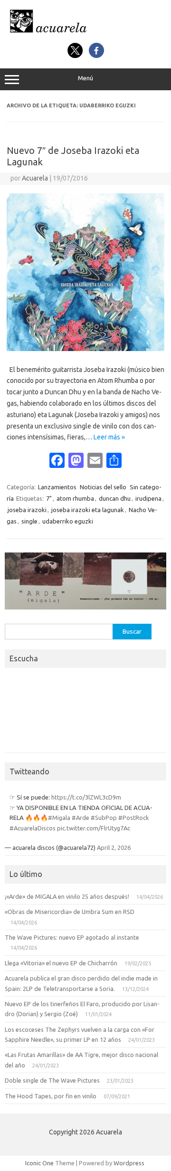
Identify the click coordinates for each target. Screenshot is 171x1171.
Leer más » (109, 437)
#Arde (80, 817)
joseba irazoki (27, 509)
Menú (85, 78)
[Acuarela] (85, 32)
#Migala (59, 817)
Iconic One (39, 1163)
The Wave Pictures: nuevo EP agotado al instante (72, 937)
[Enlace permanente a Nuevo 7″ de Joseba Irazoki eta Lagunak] (85, 348)
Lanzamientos (57, 487)
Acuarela (35, 178)
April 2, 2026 (114, 847)
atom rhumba (75, 498)
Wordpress (129, 1163)
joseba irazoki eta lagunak (87, 509)
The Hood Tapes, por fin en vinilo (50, 1096)
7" (49, 498)
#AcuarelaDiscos (33, 828)
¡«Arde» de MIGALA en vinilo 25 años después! (67, 896)
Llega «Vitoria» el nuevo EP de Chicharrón (61, 963)
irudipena (148, 498)
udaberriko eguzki (67, 521)
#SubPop (104, 817)
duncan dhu (115, 498)
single (29, 521)
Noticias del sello (103, 487)
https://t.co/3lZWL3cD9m (86, 797)
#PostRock (133, 817)
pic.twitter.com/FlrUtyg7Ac (93, 828)
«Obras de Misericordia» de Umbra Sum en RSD (69, 911)
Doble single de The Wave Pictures (52, 1080)
